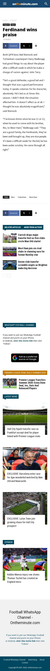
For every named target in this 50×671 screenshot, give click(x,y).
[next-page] (9, 275)
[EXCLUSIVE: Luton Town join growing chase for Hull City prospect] (25, 508)
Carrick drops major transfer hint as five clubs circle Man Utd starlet (31, 238)
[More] (36, 46)
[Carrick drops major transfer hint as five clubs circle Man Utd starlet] (10, 238)
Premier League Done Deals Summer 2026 (25, 372)
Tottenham (22, 197)
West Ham (33, 197)
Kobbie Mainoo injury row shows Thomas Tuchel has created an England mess (23, 578)
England (13, 20)
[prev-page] (4, 275)
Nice (13, 197)
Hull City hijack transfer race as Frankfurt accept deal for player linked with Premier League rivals (23, 432)
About (42, 660)
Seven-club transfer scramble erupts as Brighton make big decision (32, 265)
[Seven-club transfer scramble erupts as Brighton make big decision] (10, 265)
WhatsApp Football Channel (19, 325)
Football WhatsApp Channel (14, 660)
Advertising (32, 660)
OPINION (8, 542)
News (13, 25)
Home (5, 20)
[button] (46, 4)
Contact (25, 662)
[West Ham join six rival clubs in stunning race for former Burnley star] (10, 251)
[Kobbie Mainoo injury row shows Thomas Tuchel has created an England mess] (25, 564)
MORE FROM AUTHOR (33, 227)
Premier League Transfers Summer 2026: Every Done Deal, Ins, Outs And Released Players (32, 384)
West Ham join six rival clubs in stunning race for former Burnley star (31, 251)
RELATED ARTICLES (12, 227)
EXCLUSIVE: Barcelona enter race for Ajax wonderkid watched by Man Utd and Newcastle (25, 477)
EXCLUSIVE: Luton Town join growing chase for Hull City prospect (21, 522)
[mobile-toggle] (4, 4)
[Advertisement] (25, 12)
